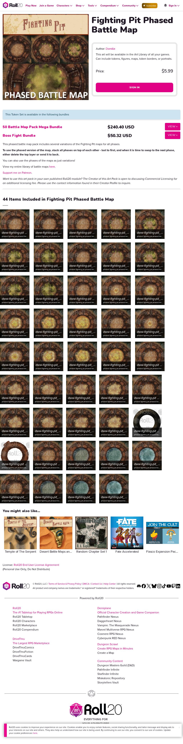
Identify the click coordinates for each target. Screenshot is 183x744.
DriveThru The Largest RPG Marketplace (31, 641)
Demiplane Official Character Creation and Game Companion (128, 610)
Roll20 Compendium (26, 630)
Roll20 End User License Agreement (36, 565)
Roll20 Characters (24, 621)
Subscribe (151, 5)
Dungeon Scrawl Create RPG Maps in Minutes (115, 646)
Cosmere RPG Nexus (110, 634)
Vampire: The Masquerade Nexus (118, 625)
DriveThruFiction (23, 652)
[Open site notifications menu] (165, 5)
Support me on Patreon (17, 173)
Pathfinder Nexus (107, 617)
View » (171, 126)
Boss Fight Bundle (19, 135)
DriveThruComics (23, 647)
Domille (110, 49)
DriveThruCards (22, 656)
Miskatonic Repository (111, 678)
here (35, 733)
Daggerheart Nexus (109, 621)
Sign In (134, 87)
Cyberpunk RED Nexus (111, 638)
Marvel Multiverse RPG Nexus (115, 630)
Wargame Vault (22, 660)
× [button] (179, 727)
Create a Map (105, 653)
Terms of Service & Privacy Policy (64, 584)
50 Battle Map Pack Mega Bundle (32, 127)
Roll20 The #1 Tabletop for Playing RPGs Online (38, 610)
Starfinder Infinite (108, 674)
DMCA (86, 584)
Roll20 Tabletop (22, 617)
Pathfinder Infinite (108, 670)
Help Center (110, 584)
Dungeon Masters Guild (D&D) (116, 665)
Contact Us (96, 584)
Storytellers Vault (108, 682)
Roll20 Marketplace (25, 625)
